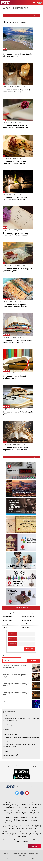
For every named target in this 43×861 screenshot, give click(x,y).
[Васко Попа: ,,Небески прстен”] (18, 360)
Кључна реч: (12, 644)
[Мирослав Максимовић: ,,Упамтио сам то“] (18, 217)
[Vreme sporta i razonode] (21, 578)
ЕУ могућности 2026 (31, 807)
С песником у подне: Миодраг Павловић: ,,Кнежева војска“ (15, 198)
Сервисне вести (30, 806)
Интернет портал (22, 841)
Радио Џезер (26, 628)
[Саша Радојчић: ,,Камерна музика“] (18, 253)
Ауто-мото (34, 812)
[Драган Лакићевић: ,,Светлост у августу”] (18, 289)
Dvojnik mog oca (9, 725)
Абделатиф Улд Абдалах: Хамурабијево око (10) (15, 685)
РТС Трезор (10, 828)
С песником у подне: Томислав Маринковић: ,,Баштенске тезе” (15, 449)
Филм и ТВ (10, 820)
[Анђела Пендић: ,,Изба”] (18, 396)
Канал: (13, 634)
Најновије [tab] (6, 656)
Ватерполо (16, 812)
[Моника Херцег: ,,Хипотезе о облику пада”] (18, 324)
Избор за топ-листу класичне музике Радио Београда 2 (14, 666)
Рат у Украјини (11, 806)
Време (20, 806)
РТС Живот (16, 827)
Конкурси (37, 840)
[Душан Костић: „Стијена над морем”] (18, 38)
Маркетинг (17, 840)
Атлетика (25, 812)
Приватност (7, 853)
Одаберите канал (23, 634)
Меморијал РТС (28, 814)
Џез (3, 702)
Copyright (15, 853)
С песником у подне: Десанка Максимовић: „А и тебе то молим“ (16, 127)
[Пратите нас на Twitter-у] (17, 793)
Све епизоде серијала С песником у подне (21, 15)
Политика (12, 803)
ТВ (4, 825)
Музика (34, 817)
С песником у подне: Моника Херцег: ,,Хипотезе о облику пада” (18, 341)
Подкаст (19, 807)
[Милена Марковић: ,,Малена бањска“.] (18, 146)
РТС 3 (20, 825)
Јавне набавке (28, 840)
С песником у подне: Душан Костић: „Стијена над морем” (17, 55)
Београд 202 (6, 624)
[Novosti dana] (21, 470)
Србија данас (34, 803)
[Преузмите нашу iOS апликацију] (21, 771)
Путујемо (16, 819)
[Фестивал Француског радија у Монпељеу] (21, 488)
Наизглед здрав (35, 822)
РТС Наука (36, 825)
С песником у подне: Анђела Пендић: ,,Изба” (18, 413)
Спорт (6, 811)
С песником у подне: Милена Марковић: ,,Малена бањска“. (14, 162)
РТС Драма (6, 827)
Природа (25, 820)
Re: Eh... (6, 751)
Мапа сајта (34, 846)
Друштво (14, 804)
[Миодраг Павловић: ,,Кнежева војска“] (18, 181)
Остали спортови (15, 814)
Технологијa (7, 819)
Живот (16, 817)
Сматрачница (9, 807)
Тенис (28, 811)
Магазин (8, 817)
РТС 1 (8, 825)
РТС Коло (36, 827)
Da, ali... (6, 716)
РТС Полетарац (31, 828)
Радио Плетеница (28, 613)
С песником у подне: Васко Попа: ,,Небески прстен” (16, 377)
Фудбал (13, 811)
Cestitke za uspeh (9, 742)
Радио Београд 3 (8, 620)
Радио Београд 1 (8, 613)
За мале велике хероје (20, 822)
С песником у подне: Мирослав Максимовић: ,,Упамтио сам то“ (15, 234)
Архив (4, 628)
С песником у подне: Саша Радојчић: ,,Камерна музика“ (17, 270)
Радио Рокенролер (28, 616)
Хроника (6, 804)
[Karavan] (21, 542)
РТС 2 (14, 825)
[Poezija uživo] (21, 524)
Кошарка (21, 811)
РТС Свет (27, 825)
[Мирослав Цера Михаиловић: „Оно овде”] (18, 74)
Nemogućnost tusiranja (11, 734)
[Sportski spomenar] (21, 596)
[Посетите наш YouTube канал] (27, 793)
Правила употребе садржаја (29, 853)
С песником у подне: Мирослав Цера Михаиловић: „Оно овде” (18, 91)
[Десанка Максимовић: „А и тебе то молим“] (18, 110)
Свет (26, 803)
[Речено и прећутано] (21, 560)
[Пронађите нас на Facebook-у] (22, 793)
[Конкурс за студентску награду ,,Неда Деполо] (21, 506)
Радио (5, 832)
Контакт (9, 840)
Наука (18, 820)
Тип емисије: (13, 639)
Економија (22, 804)
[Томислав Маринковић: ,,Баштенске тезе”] (18, 432)
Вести (5, 803)
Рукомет (8, 812)
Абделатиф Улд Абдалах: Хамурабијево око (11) (15, 694)
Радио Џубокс (26, 620)
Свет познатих (26, 819)
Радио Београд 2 (8, 616)
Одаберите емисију (24, 639)
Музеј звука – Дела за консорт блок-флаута (14, 676)
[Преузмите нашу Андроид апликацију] (21, 776)
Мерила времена (34, 804)
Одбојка (35, 811)
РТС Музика (20, 828)
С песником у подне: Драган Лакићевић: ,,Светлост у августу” (15, 306)
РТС (3, 840)
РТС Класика (26, 827)
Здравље (36, 819)
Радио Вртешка (27, 624)
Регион (20, 803)
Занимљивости (25, 817)
